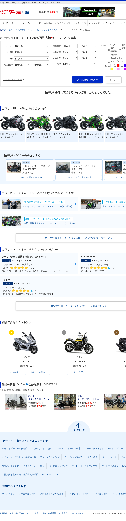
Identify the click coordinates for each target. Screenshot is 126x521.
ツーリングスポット (94, 448)
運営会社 (66, 513)
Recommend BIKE (51, 474)
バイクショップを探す (78, 493)
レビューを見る (38, 372)
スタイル (27, 23)
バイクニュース (109, 457)
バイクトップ (8, 493)
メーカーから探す (27, 493)
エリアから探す (100, 493)
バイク (5, 23)
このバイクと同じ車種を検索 (30, 177)
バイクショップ (62, 23)
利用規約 (4, 513)
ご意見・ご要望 (40, 513)
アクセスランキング (49, 457)
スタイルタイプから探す (51, 493)
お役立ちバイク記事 (41, 448)
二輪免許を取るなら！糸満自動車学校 (20, 474)
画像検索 (48, 23)
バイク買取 (94, 23)
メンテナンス (79, 23)
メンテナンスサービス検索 (68, 448)
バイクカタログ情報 (58, 466)
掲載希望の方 (54, 513)
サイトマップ (77, 513)
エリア (37, 23)
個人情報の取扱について (20, 513)
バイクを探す (14, 372)
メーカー (15, 23)
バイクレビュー (110, 23)
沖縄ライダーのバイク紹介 (15, 448)
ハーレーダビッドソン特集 (84, 466)
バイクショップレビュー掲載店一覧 (19, 457)
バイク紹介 (92, 457)
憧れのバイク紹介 (10, 466)
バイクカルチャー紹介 (33, 466)
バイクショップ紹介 (73, 457)
